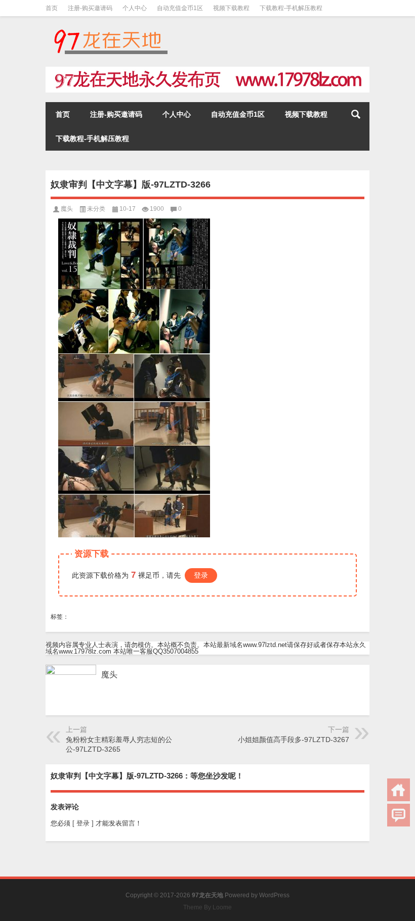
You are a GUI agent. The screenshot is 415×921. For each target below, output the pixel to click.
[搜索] (355, 114)
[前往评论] (398, 815)
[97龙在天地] (110, 29)
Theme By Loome (207, 907)
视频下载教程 (231, 8)
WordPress (274, 895)
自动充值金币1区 (180, 8)
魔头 (67, 208)
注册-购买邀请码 (90, 8)
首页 (52, 8)
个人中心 (134, 8)
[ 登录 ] (83, 823)
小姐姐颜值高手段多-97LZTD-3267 (293, 739)
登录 (201, 575)
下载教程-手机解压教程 (291, 8)
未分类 (96, 208)
